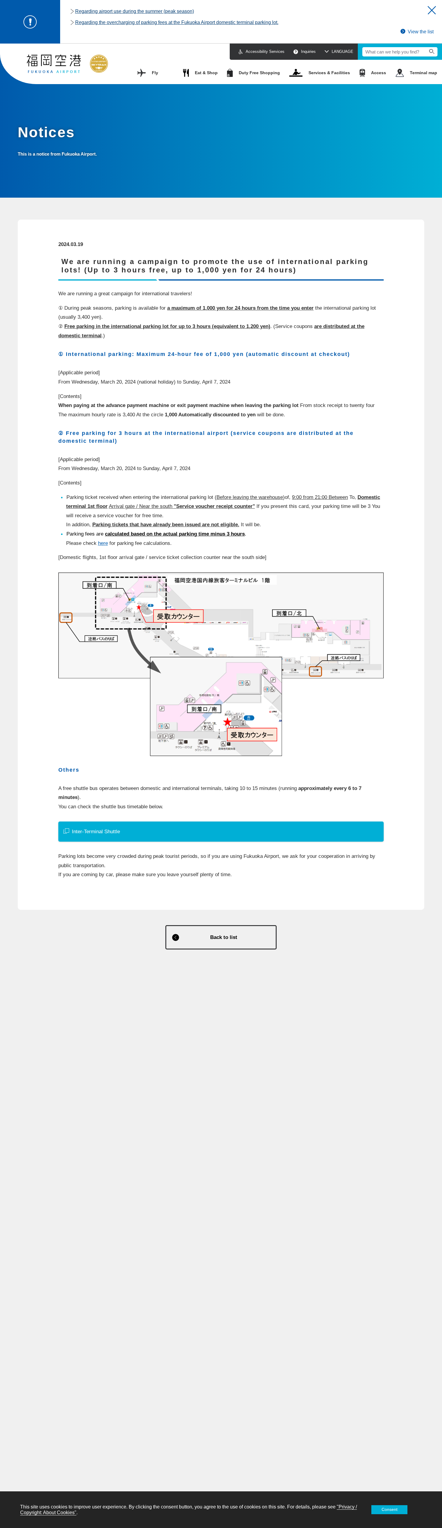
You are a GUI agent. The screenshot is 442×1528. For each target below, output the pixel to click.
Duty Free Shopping (259, 72)
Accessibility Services (265, 51)
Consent (389, 1509)
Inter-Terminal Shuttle (96, 831)
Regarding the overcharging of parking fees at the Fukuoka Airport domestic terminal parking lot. (176, 22)
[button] (432, 10)
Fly (155, 72)
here (103, 543)
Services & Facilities (329, 72)
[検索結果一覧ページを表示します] (431, 51)
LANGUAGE (342, 51)
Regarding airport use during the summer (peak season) (134, 11)
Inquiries (308, 51)
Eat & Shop (206, 72)
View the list (421, 31)
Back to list (223, 937)
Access (378, 72)
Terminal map (423, 72)
